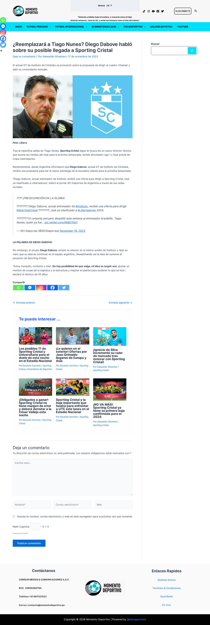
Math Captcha (21, 526)
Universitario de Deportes (39, 369)
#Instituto (82, 206)
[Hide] (1, 51)
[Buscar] (192, 50)
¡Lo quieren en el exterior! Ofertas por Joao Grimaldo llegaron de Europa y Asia (71, 355)
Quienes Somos (167, 579)
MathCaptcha (24, 533)
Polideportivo (133, 26)
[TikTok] (144, 11)
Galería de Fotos (161, 26)
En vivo (166, 604)
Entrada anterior (24, 302)
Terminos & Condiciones (167, 588)
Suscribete (166, 596)
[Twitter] (162, 11)
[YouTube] (153, 11)
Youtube (182, 26)
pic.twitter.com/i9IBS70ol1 (61, 222)
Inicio (18, 26)
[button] (182, 11)
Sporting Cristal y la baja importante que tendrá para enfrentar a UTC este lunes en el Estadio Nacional (72, 406)
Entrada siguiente (120, 302)
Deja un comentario (24, 56)
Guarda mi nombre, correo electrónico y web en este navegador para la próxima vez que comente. (75, 516)
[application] (49, 26)
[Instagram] (148, 11)
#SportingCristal (27, 210)
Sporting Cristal (101, 370)
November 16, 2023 (72, 230)
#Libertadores (87, 210)
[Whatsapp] (18, 287)
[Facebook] (158, 11)
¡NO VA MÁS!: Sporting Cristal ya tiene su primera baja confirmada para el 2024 (109, 411)
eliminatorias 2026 (104, 26)
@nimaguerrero (136, 619)
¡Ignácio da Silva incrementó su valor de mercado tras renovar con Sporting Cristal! (109, 356)
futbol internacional (69, 26)
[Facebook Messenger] (29, 287)
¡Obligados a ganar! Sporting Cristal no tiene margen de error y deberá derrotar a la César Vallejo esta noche (35, 407)
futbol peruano (37, 26)
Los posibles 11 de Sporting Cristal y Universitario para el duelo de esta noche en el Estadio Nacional (35, 355)
